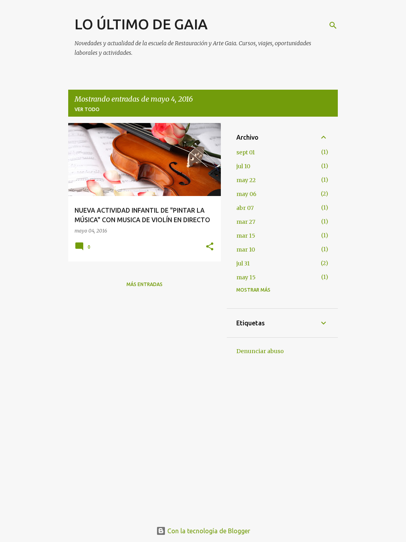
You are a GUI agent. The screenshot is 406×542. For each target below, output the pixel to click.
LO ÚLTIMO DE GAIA (141, 24)
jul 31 (243, 263)
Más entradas (144, 284)
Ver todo (87, 109)
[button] (209, 247)
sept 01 (245, 152)
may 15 (246, 277)
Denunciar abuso (260, 351)
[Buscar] (333, 25)
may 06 (246, 194)
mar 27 (245, 221)
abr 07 (245, 207)
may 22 (246, 180)
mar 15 (245, 235)
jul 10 (243, 166)
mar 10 (245, 249)
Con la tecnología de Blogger (208, 530)
